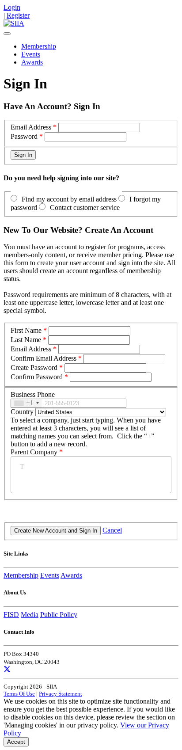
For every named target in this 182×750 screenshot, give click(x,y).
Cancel (112, 530)
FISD (11, 614)
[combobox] (26, 403)
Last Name (26, 339)
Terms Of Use (19, 693)
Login (12, 7)
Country (22, 411)
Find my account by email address (69, 199)
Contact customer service (85, 207)
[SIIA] (14, 23)
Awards (32, 62)
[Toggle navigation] (7, 33)
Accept (16, 742)
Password (24, 136)
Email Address (31, 127)
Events (30, 54)
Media (29, 614)
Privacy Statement (60, 693)
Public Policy (58, 614)
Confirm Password (37, 377)
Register (18, 15)
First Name (26, 330)
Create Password (34, 367)
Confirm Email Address (43, 358)
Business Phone (33, 394)
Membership (38, 46)
